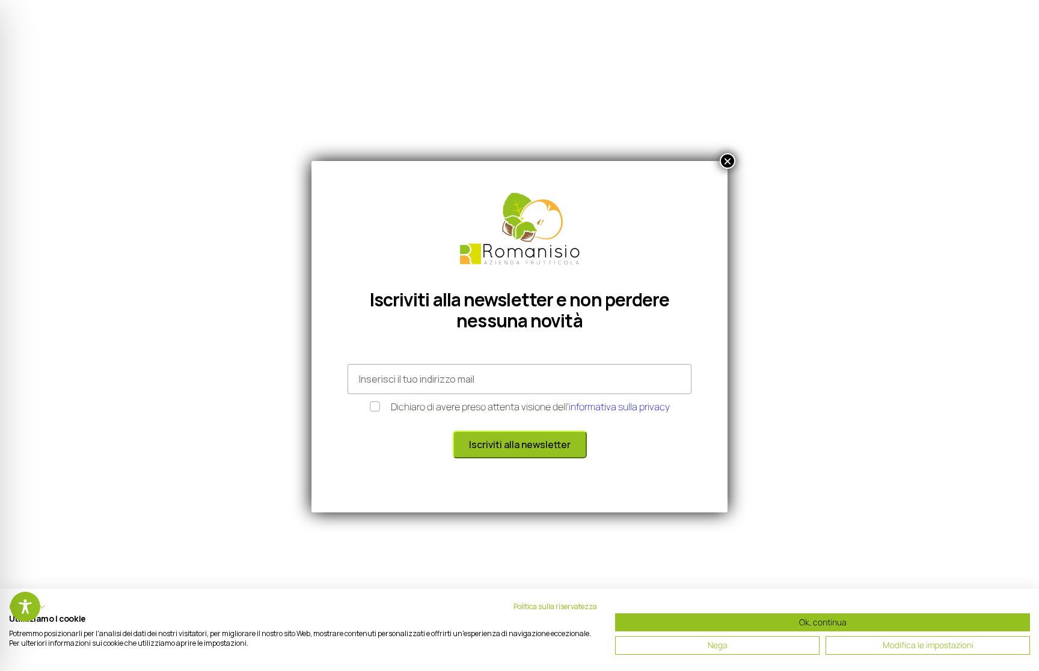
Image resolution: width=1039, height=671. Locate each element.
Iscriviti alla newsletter (520, 444)
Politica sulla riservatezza (555, 606)
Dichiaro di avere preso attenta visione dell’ (530, 406)
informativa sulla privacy (619, 406)
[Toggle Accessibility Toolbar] (25, 607)
